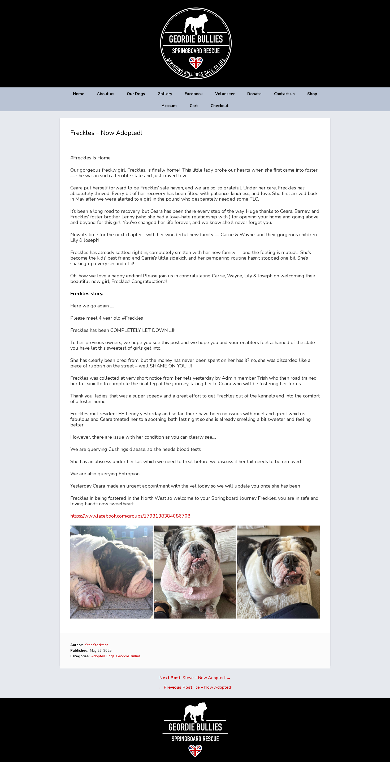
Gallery (165, 93)
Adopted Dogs (103, 656)
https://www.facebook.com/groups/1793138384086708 (130, 516)
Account (169, 105)
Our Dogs (136, 93)
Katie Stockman (96, 645)
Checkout (220, 105)
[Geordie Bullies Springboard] (195, 83)
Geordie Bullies (128, 656)
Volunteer (225, 93)
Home (78, 93)
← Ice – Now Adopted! (195, 687)
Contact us (284, 93)
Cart (194, 105)
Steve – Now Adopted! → (195, 678)
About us (105, 93)
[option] (112, 572)
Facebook (194, 93)
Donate (254, 93)
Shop (312, 93)
